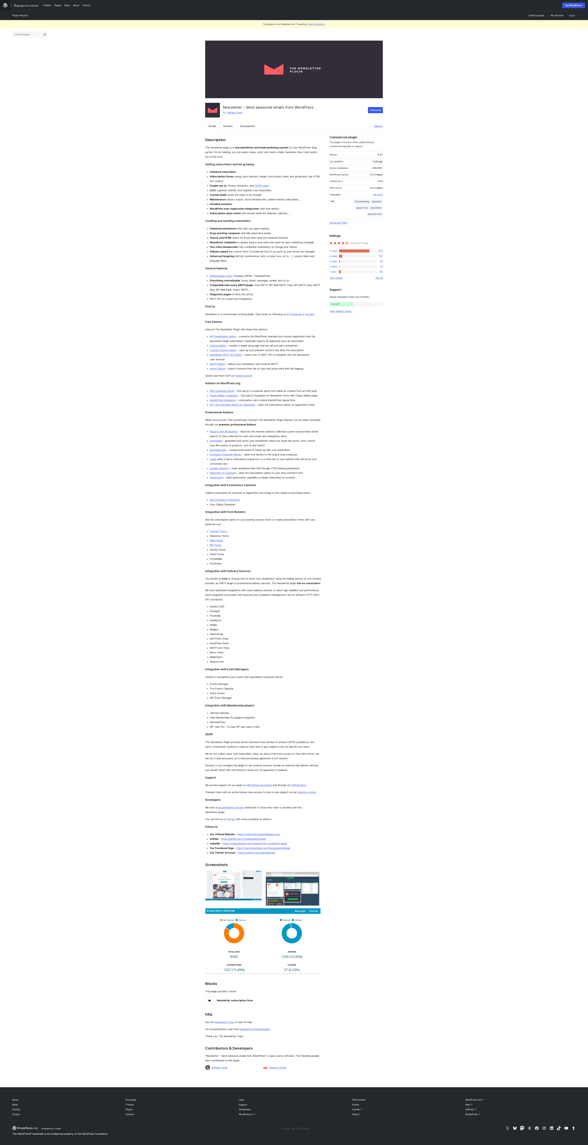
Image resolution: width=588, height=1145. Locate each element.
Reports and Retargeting (224, 431)
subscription (376, 208)
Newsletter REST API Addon (226, 354)
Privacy (16, 1114)
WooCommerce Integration (225, 499)
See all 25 (378, 194)
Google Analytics (219, 468)
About (15, 1099)
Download (375, 110)
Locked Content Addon (223, 350)
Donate (357, 1109)
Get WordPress (573, 5)
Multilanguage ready (221, 275)
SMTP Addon (217, 364)
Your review (336, 277)
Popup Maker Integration (224, 395)
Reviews (228, 126)
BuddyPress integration (223, 400)
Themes (130, 1104)
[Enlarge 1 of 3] (257, 874)
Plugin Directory (20, 15)
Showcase (131, 1099)
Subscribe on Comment (223, 472)
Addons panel (243, 375)
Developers (245, 1109)
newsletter (377, 201)
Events (355, 1104)
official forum (298, 785)
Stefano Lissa (234, 112)
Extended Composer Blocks (225, 454)
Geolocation (217, 477)
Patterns (130, 1114)
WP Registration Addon (223, 336)
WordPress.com (475, 1099)
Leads (213, 459)
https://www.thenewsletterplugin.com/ (258, 834)
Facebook (296, 314)
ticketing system (307, 792)
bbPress (471, 1109)
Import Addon (218, 368)
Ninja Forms (216, 540)
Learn (242, 1099)
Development (247, 126)
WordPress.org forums (259, 785)
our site (309, 314)
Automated (216, 440)
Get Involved (358, 1099)
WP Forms (215, 545)
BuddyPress (473, 1114)
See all (379, 277)
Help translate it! (317, 24)
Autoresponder (218, 449)
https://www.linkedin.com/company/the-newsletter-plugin (255, 843)
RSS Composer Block (222, 390)
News (15, 1104)
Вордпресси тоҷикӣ (51, 1128)
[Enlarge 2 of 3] (316, 874)
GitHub (231, 819)
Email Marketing (362, 201)
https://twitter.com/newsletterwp (256, 852)
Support (378, 126)
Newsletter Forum (225, 1022)
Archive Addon (218, 345)
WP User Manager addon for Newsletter (233, 404)
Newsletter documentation (255, 1029)
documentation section (231, 807)
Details (212, 126)
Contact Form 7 (219, 531)
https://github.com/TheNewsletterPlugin (243, 838)
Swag (356, 1114)
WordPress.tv (247, 1114)
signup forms (362, 208)
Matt (469, 1104)
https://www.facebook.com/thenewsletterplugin (263, 848)
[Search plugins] (45, 34)
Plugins (129, 1109)
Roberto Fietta (277, 1067)
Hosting (16, 1109)
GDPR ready (262, 185)
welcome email (375, 214)
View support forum (341, 311)
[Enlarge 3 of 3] (316, 912)
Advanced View (338, 222)
